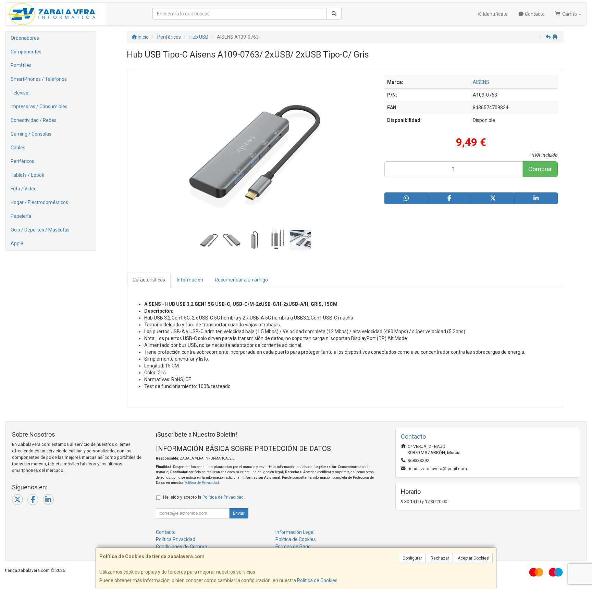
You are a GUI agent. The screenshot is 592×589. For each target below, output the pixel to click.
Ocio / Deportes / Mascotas (40, 230)
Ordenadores (25, 38)
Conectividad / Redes (34, 120)
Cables (18, 147)
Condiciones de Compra (181, 546)
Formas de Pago (293, 546)
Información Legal (294, 532)
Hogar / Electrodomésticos (39, 202)
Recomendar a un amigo (241, 280)
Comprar (540, 169)
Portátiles (21, 65)
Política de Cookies (317, 580)
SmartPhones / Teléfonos (39, 79)
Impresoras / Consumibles (39, 106)
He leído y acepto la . (204, 497)
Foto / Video (24, 188)
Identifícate (495, 14)
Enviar (239, 513)
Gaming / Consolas (31, 134)
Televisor (20, 93)
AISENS (481, 82)
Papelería (21, 216)
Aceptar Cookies (473, 558)
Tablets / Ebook (27, 175)
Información (190, 280)
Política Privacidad (175, 539)
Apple (17, 243)
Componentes (26, 51)
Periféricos (22, 161)
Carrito (569, 14)
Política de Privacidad (201, 483)
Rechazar (440, 558)
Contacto (534, 14)
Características (149, 280)
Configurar (412, 558)
